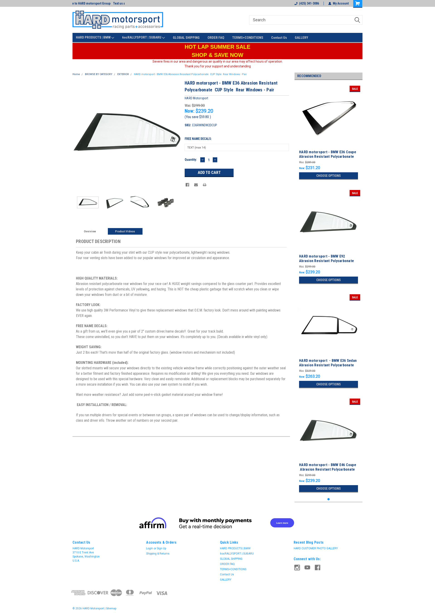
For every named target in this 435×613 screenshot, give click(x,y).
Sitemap (111, 608)
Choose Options (328, 176)
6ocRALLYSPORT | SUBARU (142, 37)
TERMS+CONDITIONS (247, 38)
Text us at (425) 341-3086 (89, 3)
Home (76, 74)
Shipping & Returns (157, 553)
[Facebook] (187, 185)
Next (176, 134)
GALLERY (301, 38)
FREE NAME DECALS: (198, 139)
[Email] (196, 185)
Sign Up (161, 548)
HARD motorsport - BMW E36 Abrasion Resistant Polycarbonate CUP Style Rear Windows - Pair (190, 74)
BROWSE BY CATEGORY (98, 74)
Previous (77, 134)
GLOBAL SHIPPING (186, 38)
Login (149, 548)
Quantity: (191, 159)
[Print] (204, 185)
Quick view (328, 145)
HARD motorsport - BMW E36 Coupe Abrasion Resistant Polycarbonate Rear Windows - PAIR (327, 156)
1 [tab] (328, 499)
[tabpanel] (328, 132)
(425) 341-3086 (309, 3)
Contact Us (279, 38)
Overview (90, 231)
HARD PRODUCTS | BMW (93, 37)
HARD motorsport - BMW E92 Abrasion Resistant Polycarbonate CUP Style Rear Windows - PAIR (326, 261)
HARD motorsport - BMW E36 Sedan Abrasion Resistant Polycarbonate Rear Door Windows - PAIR (328, 365)
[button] (217, 523)
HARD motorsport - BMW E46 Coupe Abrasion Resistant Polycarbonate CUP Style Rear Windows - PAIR (327, 469)
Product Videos (125, 231)
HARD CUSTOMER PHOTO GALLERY (316, 548)
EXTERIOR (123, 74)
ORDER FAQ (216, 38)
